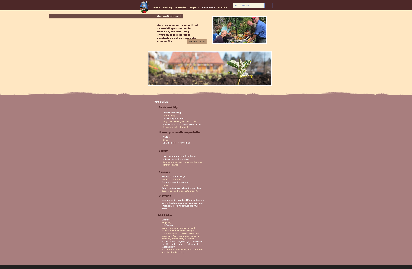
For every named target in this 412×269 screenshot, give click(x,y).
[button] (194, 7)
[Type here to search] (268, 5)
